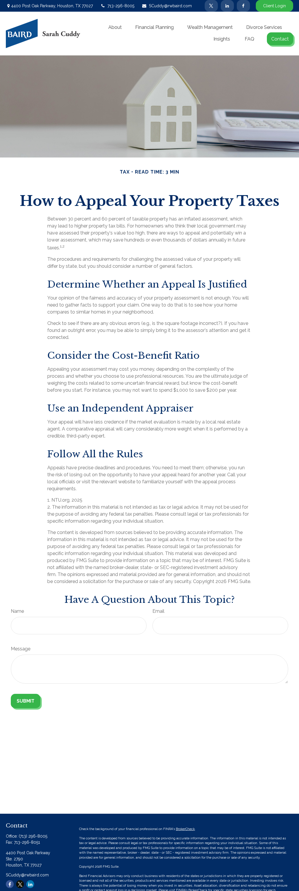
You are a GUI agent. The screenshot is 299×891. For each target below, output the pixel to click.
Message (20, 649)
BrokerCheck (185, 829)
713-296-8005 (120, 5)
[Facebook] (243, 6)
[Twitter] (211, 6)
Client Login (274, 5)
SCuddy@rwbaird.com (170, 5)
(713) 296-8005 (33, 836)
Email (158, 611)
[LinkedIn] (227, 6)
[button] (115, 27)
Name (17, 611)
